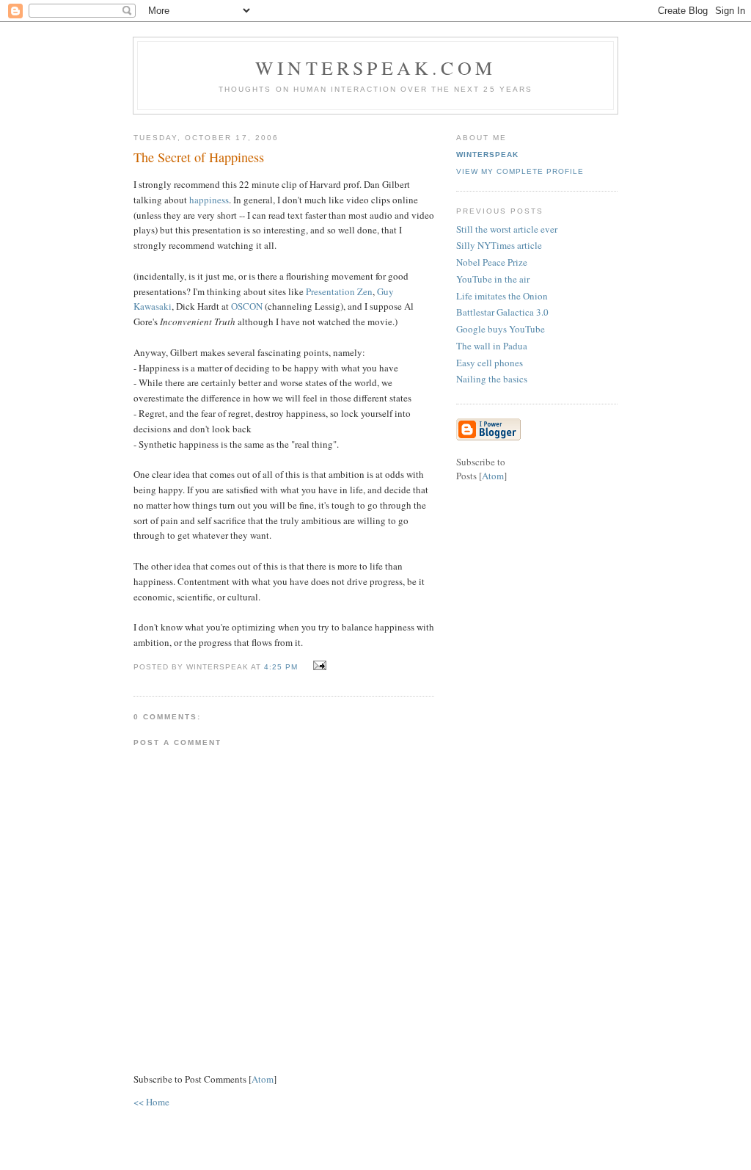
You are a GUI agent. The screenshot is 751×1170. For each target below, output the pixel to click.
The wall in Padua (491, 345)
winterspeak (487, 154)
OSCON (247, 306)
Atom (263, 1079)
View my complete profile (520, 171)
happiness (209, 199)
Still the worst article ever (506, 229)
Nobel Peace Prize (491, 262)
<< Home (151, 1101)
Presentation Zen (339, 291)
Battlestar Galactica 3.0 (502, 312)
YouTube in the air (493, 279)
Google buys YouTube (500, 328)
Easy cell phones (489, 362)
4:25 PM (282, 667)
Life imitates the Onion (502, 295)
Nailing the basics (491, 378)
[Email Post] (318, 665)
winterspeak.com (375, 67)
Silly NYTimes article (499, 245)
